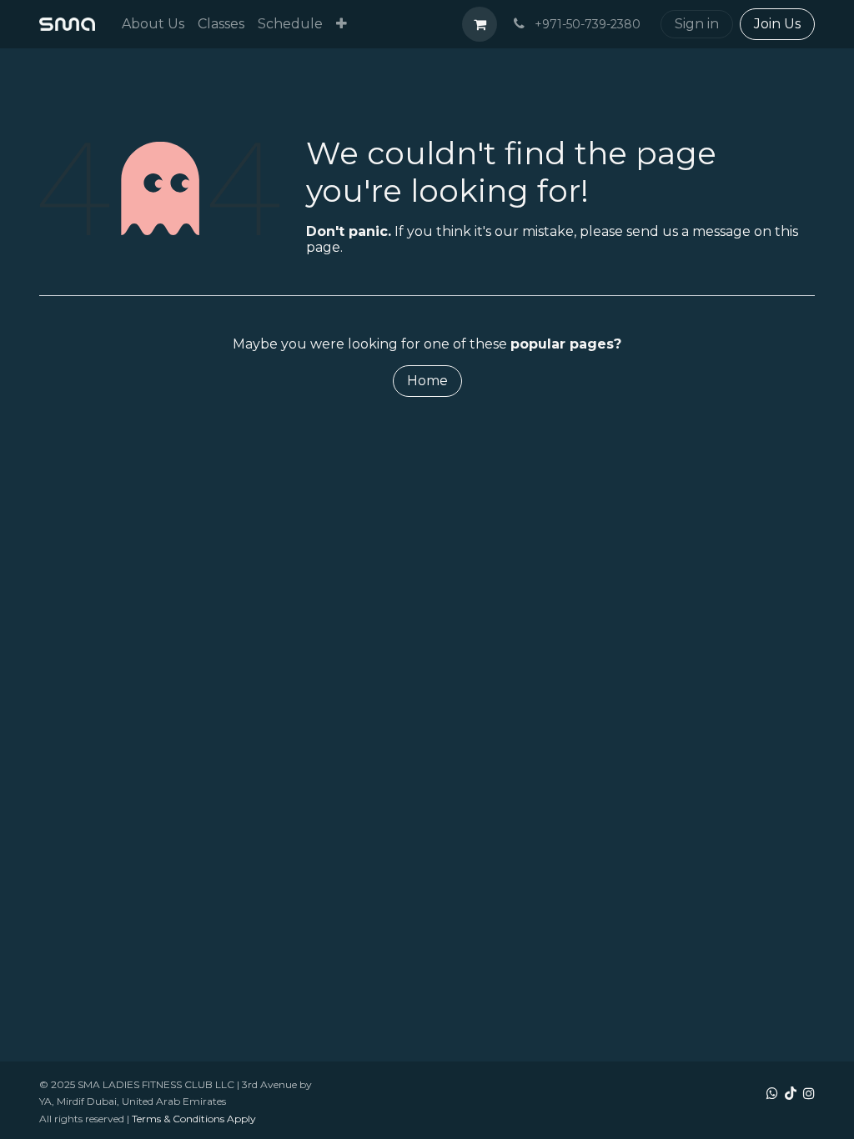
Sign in (697, 24)
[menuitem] (153, 23)
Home (427, 381)
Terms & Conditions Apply (194, 1118)
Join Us (777, 24)
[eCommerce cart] (479, 24)
